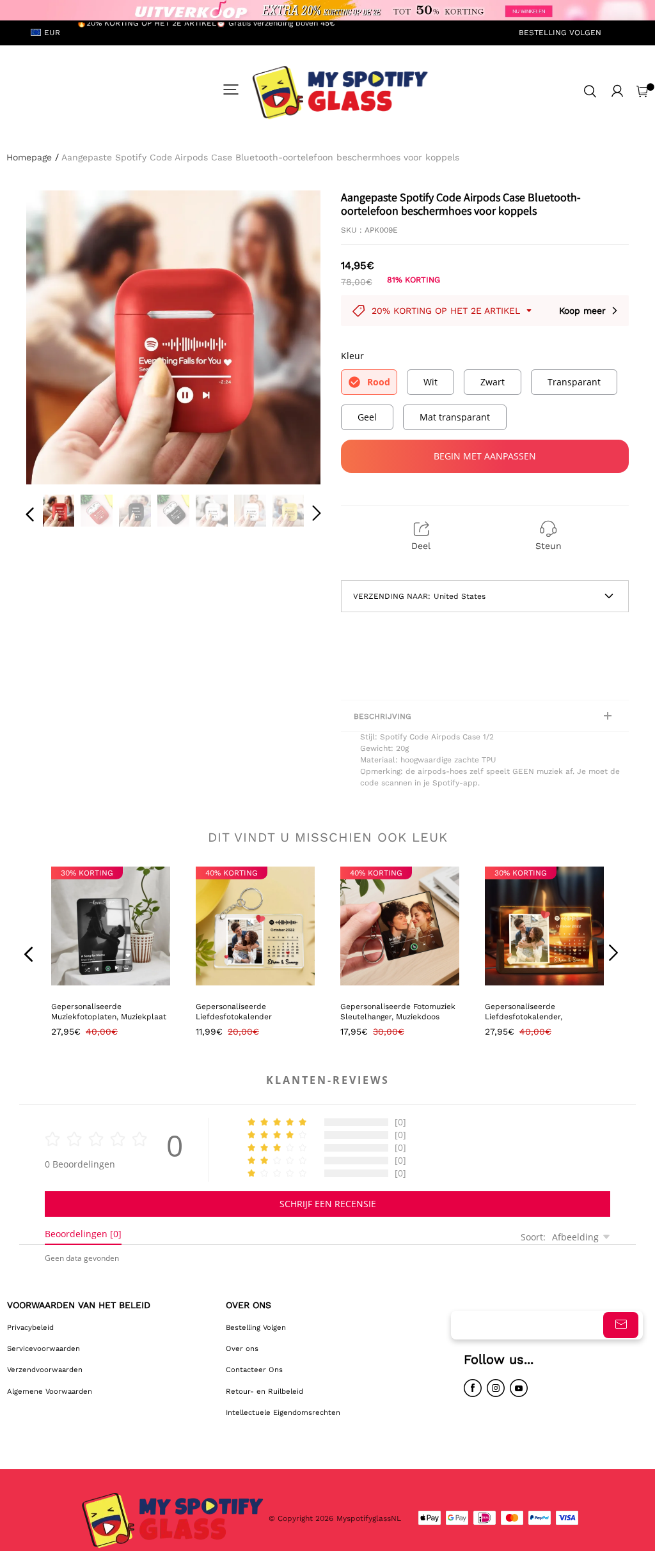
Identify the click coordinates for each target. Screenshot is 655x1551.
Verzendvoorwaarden (45, 1369)
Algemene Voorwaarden (49, 1391)
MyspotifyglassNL (370, 1518)
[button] (56, 337)
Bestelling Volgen (256, 1327)
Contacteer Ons (254, 1369)
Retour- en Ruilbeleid (264, 1391)
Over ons (242, 1348)
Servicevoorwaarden (43, 1348)
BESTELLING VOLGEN (560, 32)
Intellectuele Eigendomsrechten (283, 1412)
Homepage (29, 157)
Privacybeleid (30, 1327)
